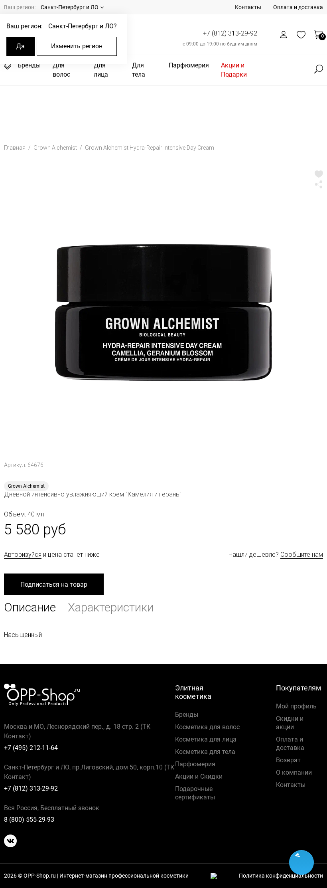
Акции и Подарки (234, 69)
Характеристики (111, 607)
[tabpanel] (163, 309)
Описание (30, 607)
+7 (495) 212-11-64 (31, 748)
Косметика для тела (205, 751)
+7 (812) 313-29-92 (230, 33)
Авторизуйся (22, 554)
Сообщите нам (301, 554)
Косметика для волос (207, 727)
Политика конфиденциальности (281, 876)
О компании (294, 772)
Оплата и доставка (298, 7)
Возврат (288, 760)
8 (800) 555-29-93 (29, 819)
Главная (15, 147)
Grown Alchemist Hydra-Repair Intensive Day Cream (149, 147)
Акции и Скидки (199, 776)
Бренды (29, 65)
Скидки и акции (289, 723)
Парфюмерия (189, 65)
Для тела (138, 69)
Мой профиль (296, 706)
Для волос (61, 69)
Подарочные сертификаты (195, 793)
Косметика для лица (205, 739)
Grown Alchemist (55, 147)
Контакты (248, 7)
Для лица (101, 69)
